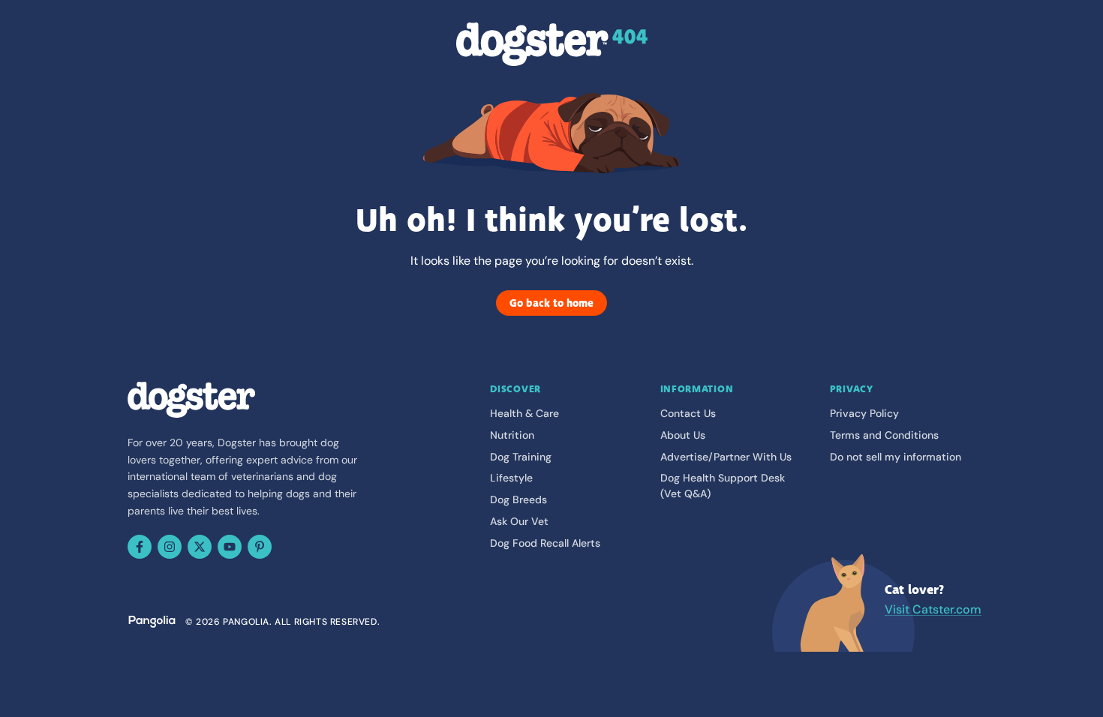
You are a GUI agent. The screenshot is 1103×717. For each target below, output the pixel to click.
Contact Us (688, 413)
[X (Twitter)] (200, 547)
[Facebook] (140, 547)
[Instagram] (170, 547)
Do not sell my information (895, 457)
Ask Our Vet (519, 521)
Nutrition (512, 435)
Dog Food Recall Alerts (545, 543)
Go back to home (551, 303)
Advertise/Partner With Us (726, 457)
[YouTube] (230, 547)
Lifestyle (511, 477)
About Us (682, 435)
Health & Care (524, 413)
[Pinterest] (260, 547)
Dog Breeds (518, 499)
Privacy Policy (864, 413)
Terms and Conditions (884, 435)
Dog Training (521, 457)
